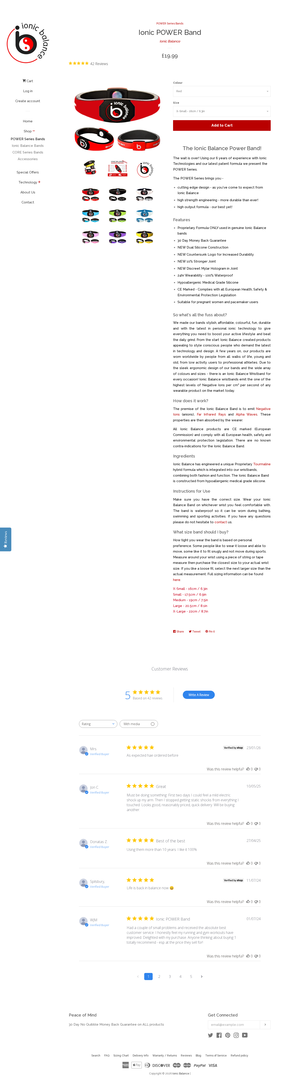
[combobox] (98, 724)
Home (28, 121)
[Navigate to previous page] (138, 976)
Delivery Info (140, 1055)
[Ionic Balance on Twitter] (210, 1036)
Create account (27, 101)
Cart (29, 81)
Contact (28, 202)
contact (221, 522)
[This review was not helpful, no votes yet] (256, 769)
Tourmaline (262, 464)
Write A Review (199, 695)
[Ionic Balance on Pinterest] (228, 1036)
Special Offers (28, 172)
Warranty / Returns (164, 1055)
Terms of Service (216, 1055)
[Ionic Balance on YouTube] (245, 1036)
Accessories (28, 159)
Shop (28, 131)
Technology (27, 182)
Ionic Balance (170, 41)
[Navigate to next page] (201, 976)
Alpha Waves (246, 414)
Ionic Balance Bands (28, 146)
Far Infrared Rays (211, 414)
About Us (27, 192)
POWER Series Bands (28, 139)
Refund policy (239, 1055)
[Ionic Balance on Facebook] (219, 1036)
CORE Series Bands (27, 152)
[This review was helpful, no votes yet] (248, 769)
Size (176, 102)
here (176, 580)
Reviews (186, 1055)
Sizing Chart (121, 1055)
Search (95, 1055)
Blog (198, 1055)
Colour (178, 82)
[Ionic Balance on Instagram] (236, 1036)
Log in (28, 91)
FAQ (106, 1055)
